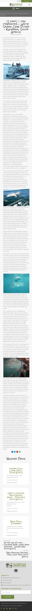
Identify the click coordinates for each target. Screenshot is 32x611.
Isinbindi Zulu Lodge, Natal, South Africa (16, 471)
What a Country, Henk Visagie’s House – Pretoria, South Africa (16, 496)
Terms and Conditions (17, 605)
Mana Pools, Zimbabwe (16, 523)
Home (1, 12)
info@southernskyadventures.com (20, 1)
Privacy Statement (5, 605)
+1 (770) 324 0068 (6, 580)
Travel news (7, 12)
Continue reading (11, 480)
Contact (26, 1)
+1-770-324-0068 (18, 1)
